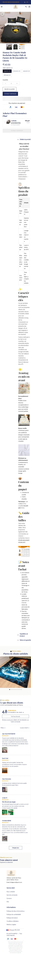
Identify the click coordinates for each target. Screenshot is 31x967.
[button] (2, 674)
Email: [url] (8, 882)
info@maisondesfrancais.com (23, 541)
